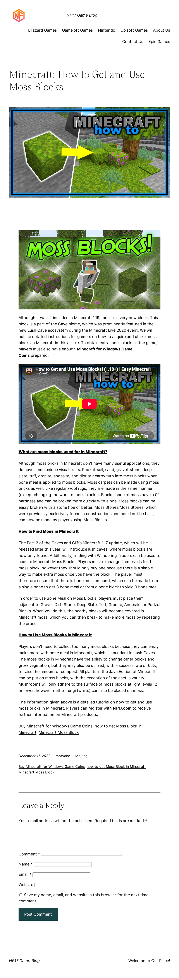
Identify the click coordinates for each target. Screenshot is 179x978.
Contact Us (132, 41)
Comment (29, 854)
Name (26, 864)
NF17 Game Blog (82, 15)
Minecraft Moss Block (59, 732)
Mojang (81, 756)
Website (26, 884)
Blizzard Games (42, 30)
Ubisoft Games (134, 30)
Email (25, 874)
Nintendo (106, 30)
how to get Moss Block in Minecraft (116, 766)
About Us (161, 30)
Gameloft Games (77, 30)
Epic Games (159, 41)
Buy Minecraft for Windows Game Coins (56, 726)
